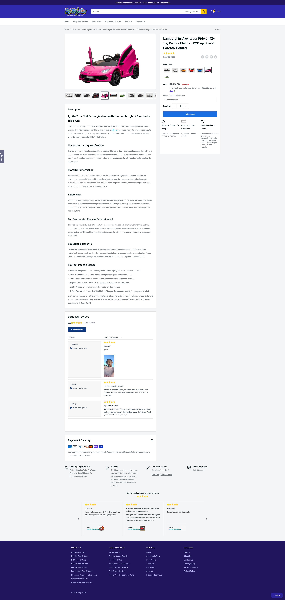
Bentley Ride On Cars (79, 556)
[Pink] (208, 70)
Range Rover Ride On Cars (81, 582)
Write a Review (79, 330)
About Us (128, 21)
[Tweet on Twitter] (211, 56)
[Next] (206, 519)
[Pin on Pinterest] (207, 56)
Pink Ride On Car (115, 560)
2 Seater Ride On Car (154, 575)
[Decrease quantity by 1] (174, 106)
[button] (109, 366)
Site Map (149, 571)
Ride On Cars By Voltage (118, 567)
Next (217, 30)
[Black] (166, 70)
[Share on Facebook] (202, 56)
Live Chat (155, 474)
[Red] (191, 70)
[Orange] (183, 70)
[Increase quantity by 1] (186, 106)
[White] (175, 70)
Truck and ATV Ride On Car (119, 563)
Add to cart (190, 114)
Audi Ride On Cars (78, 552)
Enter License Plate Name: (174, 95)
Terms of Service (191, 567)
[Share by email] (215, 56)
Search (187, 552)
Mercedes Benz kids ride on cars (84, 575)
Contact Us (140, 21)
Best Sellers (96, 21)
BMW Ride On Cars (78, 560)
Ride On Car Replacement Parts (121, 575)
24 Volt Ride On (115, 552)
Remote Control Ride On (118, 556)
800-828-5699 (166, 474)
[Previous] (78, 519)
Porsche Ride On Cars (79, 578)
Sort (106, 337)
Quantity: (167, 106)
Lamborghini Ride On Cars (91, 30)
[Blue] (199, 70)
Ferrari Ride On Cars (79, 567)
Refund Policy (189, 571)
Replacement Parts (113, 21)
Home (67, 21)
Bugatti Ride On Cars (79, 563)
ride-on (114, 130)
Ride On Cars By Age (117, 571)
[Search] (204, 11)
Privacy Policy (189, 563)
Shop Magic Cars (153, 556)
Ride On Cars (75, 30)
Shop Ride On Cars (80, 21)
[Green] (166, 77)
